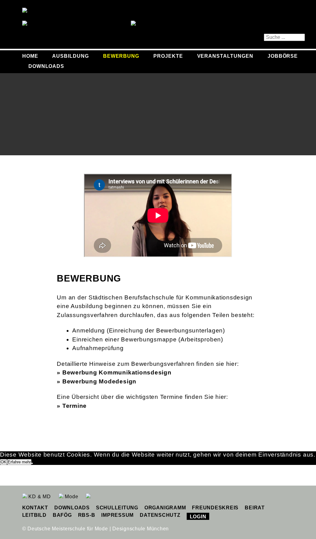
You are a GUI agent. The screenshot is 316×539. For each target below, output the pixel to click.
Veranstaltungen (225, 56)
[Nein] (32, 463)
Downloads (46, 66)
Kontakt (35, 507)
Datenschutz (160, 515)
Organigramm (165, 507)
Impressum (117, 515)
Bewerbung (121, 56)
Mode (71, 496)
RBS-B (86, 515)
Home (30, 56)
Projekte (168, 56)
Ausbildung (70, 56)
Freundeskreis (215, 507)
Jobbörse (283, 56)
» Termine (72, 406)
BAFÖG (62, 515)
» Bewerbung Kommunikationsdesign (114, 372)
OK (3, 462)
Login (198, 516)
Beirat (255, 507)
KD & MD (39, 496)
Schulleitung (117, 507)
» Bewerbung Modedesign (96, 381)
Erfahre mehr (19, 462)
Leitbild (34, 515)
